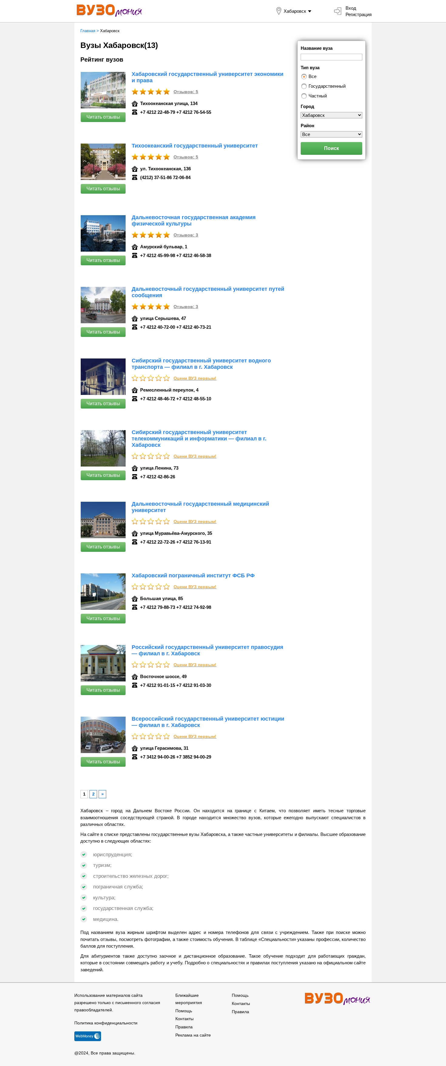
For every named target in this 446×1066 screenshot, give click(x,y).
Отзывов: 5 (186, 91)
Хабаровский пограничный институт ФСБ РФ (193, 575)
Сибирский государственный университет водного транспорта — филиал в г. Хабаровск (201, 364)
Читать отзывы (103, 117)
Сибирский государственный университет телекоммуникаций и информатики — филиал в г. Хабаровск (199, 438)
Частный (318, 95)
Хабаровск (295, 11)
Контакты (184, 1018)
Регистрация (359, 14)
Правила (184, 1026)
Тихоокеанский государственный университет (195, 146)
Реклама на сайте (193, 1035)
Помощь (183, 1010)
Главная (87, 31)
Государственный (327, 86)
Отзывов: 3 (186, 235)
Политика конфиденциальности (105, 1022)
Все (312, 76)
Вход (351, 8)
